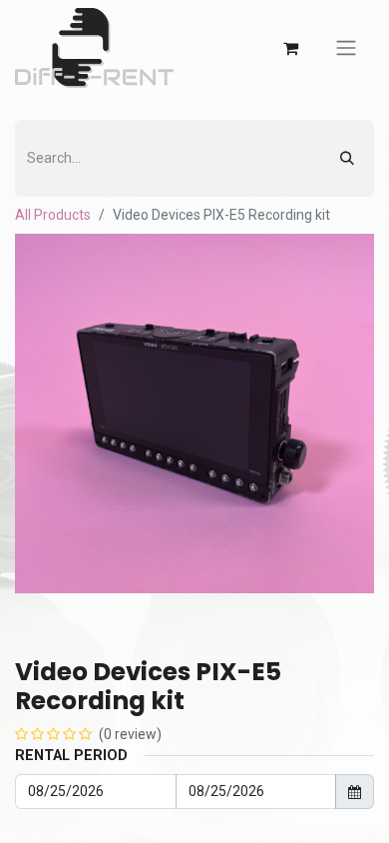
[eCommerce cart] (290, 48)
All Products (53, 215)
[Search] (347, 158)
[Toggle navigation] (346, 48)
